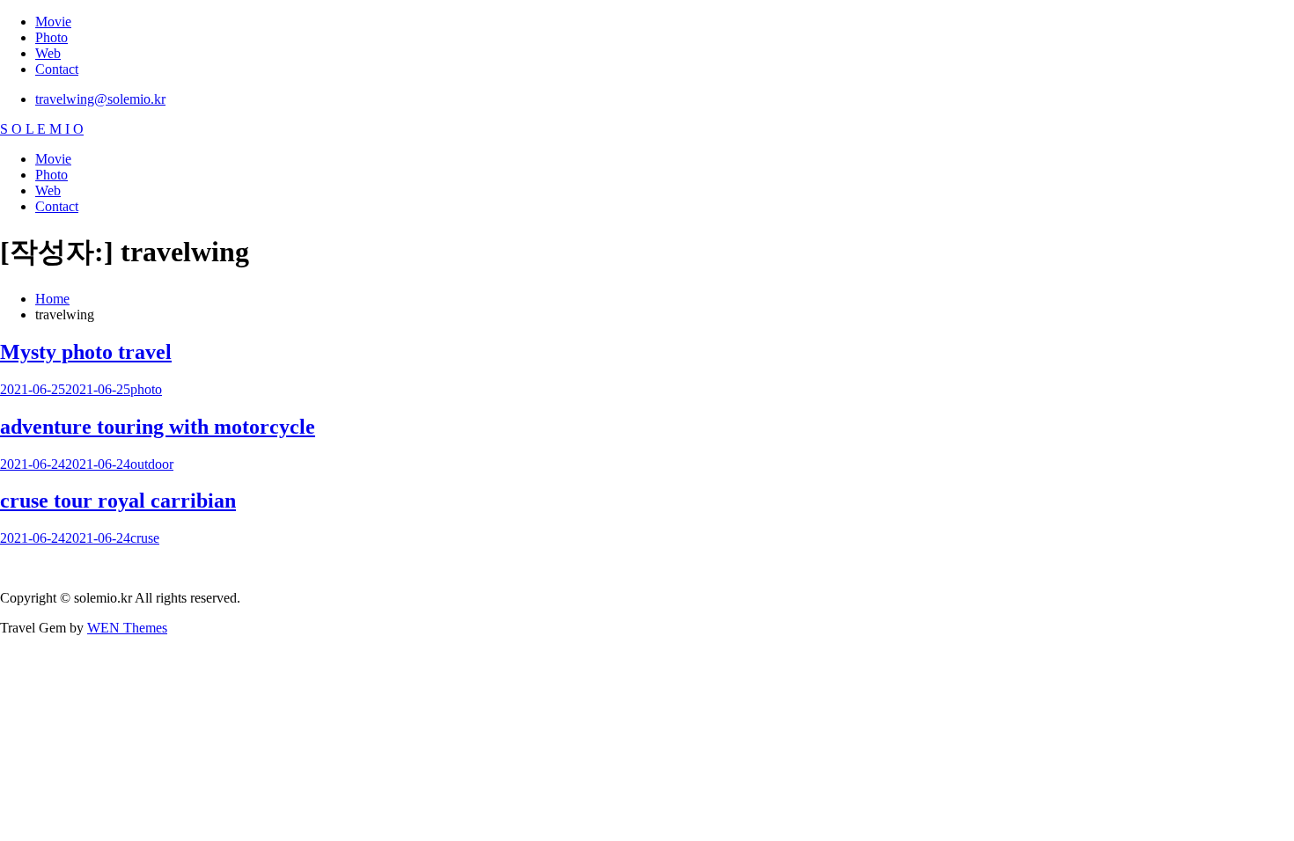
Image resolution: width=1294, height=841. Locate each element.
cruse (144, 537)
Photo (51, 37)
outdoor (151, 464)
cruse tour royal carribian (118, 500)
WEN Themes (127, 627)
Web (48, 53)
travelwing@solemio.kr (100, 98)
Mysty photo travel (86, 351)
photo (146, 389)
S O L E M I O (42, 128)
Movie (53, 21)
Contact (56, 69)
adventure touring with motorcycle (157, 426)
